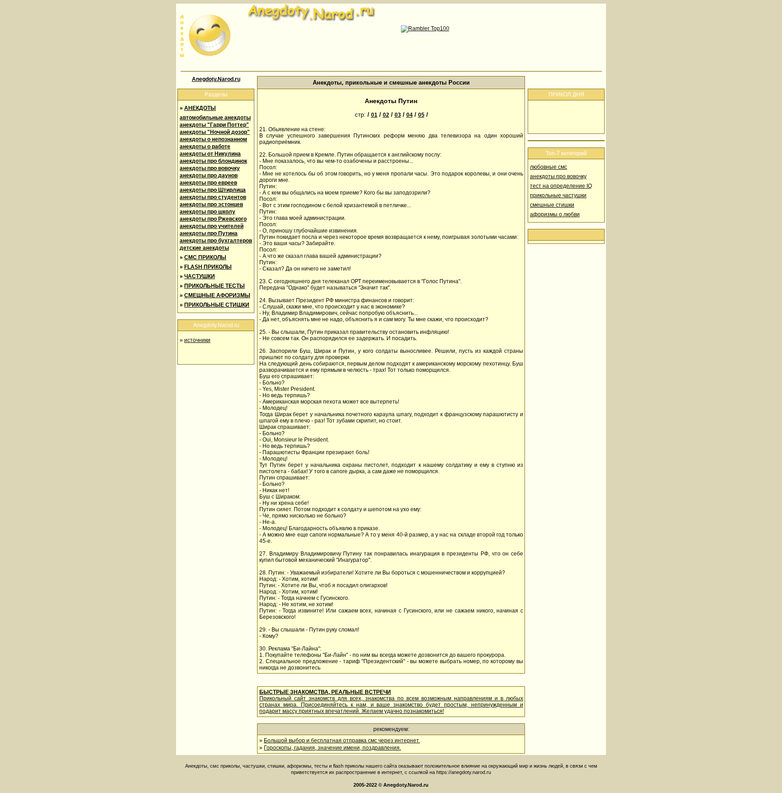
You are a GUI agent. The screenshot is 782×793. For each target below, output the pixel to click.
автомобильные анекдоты (215, 117)
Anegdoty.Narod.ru (216, 79)
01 (374, 115)
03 (398, 115)
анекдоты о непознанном (213, 139)
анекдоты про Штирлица (213, 190)
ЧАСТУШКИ (199, 276)
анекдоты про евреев (208, 183)
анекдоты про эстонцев (211, 204)
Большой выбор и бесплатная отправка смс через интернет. (342, 740)
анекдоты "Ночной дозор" (215, 132)
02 (386, 115)
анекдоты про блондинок (213, 161)
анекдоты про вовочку (210, 168)
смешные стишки (552, 205)
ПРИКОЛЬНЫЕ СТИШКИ (216, 305)
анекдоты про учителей (211, 226)
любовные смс (548, 167)
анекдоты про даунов (209, 175)
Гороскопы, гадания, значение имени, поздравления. (332, 748)
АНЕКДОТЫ (200, 108)
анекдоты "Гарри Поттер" (214, 125)
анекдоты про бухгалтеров (216, 240)
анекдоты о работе (205, 146)
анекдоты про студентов (213, 197)
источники (197, 340)
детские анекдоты (204, 248)
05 (421, 115)
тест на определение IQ (561, 186)
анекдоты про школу (207, 212)
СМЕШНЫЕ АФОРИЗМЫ (217, 295)
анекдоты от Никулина (210, 154)
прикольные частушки (558, 195)
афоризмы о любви (555, 214)
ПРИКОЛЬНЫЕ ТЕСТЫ (214, 286)
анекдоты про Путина (209, 233)
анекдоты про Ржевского (213, 219)
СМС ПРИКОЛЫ (205, 257)
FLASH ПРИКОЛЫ (208, 267)
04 (409, 115)
